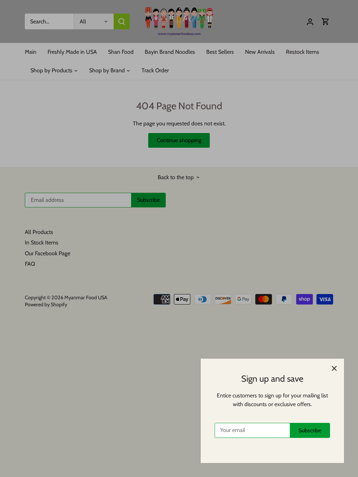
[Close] (334, 368)
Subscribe (310, 430)
